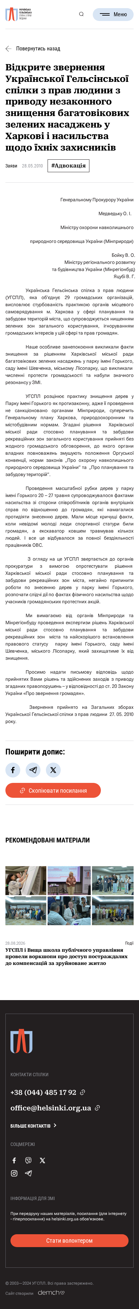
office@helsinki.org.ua (50, 1108)
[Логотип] (18, 14)
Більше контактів (30, 1126)
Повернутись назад (38, 49)
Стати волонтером (69, 1240)
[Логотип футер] (21, 1056)
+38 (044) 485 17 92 (43, 1092)
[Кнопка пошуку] (81, 14)
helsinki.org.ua (65, 1219)
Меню (120, 14)
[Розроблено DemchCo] (51, 1292)
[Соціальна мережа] (14, 1167)
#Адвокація (68, 165)
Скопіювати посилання (58, 790)
